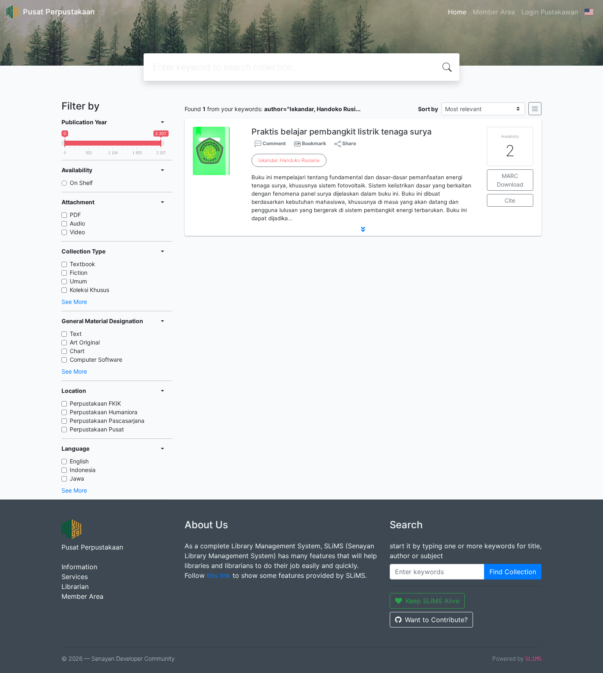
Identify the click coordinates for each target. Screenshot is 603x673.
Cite (510, 200)
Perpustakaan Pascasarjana (107, 420)
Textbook (82, 263)
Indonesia (83, 469)
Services (75, 577)
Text (76, 333)
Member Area (494, 12)
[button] (363, 229)
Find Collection (512, 572)
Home (457, 12)
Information (79, 567)
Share (348, 143)
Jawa (77, 478)
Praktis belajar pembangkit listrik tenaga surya (341, 132)
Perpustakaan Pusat (97, 429)
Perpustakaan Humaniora (103, 411)
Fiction (78, 272)
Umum (78, 281)
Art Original (85, 342)
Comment (273, 143)
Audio (77, 223)
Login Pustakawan (549, 12)
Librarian (75, 586)
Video (77, 231)
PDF (75, 214)
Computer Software (96, 359)
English (79, 461)
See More (74, 301)
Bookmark (314, 143)
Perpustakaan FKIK (95, 403)
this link (219, 575)
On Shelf (81, 182)
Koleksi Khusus (89, 289)
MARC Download (510, 180)
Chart (77, 350)
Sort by (428, 108)
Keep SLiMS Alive (432, 601)
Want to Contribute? (436, 620)
